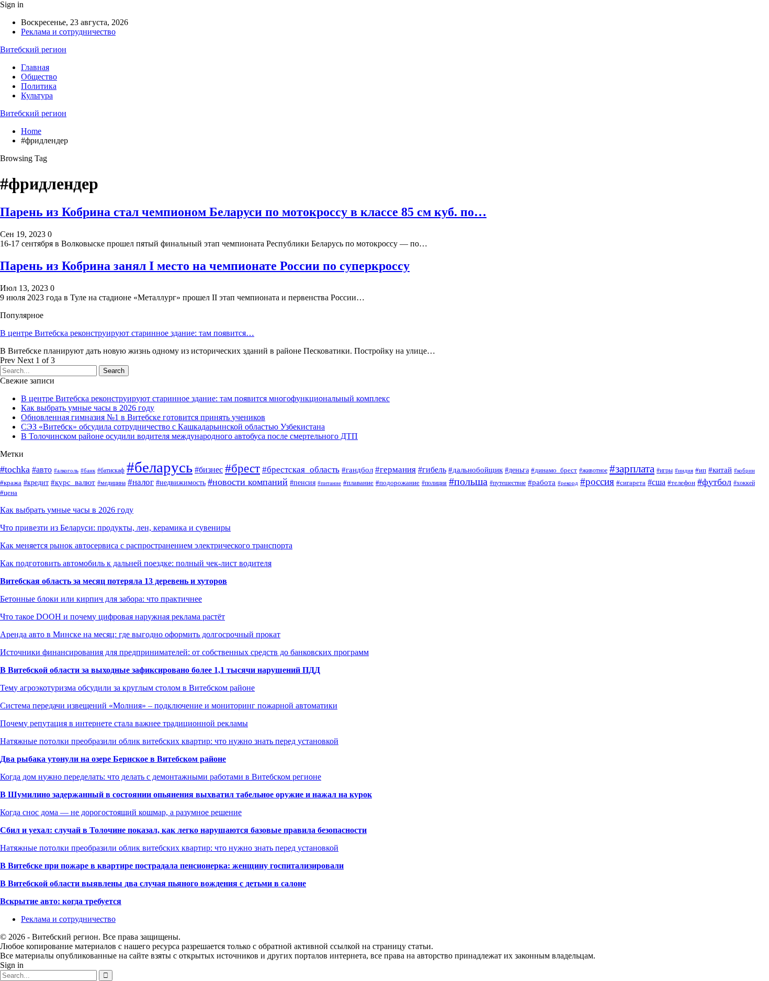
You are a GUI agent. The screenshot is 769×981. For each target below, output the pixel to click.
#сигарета (631, 483)
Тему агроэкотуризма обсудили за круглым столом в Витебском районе (127, 687)
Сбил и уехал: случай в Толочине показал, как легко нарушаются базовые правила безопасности (183, 830)
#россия (597, 481)
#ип (700, 470)
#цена (8, 493)
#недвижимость (181, 483)
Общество (39, 76)
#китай (720, 470)
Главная (35, 67)
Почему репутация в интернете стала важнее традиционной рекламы (124, 723)
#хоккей (744, 483)
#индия (684, 470)
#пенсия (302, 482)
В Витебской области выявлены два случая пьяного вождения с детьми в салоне (153, 883)
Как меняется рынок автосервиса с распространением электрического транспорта (146, 545)
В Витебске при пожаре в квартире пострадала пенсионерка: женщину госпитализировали (172, 865)
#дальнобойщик (475, 470)
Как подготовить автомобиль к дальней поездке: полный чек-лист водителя (136, 563)
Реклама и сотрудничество (68, 31)
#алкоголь (66, 470)
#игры (665, 470)
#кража (10, 483)
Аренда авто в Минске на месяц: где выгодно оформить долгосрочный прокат (140, 634)
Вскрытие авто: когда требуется (60, 901)
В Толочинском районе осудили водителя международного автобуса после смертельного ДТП (189, 436)
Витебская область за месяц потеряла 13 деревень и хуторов (113, 581)
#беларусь (160, 467)
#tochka (15, 469)
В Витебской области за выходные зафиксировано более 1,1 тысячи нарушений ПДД (160, 670)
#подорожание (398, 483)
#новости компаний (248, 482)
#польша (468, 481)
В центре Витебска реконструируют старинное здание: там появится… (127, 333)
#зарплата (631, 469)
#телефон (681, 483)
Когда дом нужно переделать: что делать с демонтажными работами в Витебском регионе (160, 776)
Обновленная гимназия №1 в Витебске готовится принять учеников (143, 417)
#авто (42, 469)
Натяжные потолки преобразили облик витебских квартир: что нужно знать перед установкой (169, 741)
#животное (593, 470)
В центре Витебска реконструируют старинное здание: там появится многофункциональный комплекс (205, 398)
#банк (88, 470)
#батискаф (111, 470)
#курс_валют (73, 482)
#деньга (517, 470)
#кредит (36, 482)
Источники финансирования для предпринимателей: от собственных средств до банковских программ (184, 652)
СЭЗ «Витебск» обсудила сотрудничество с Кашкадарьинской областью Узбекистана (173, 426)
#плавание (358, 483)
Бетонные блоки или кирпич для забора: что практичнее (101, 598)
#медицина (111, 483)
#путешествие (508, 483)
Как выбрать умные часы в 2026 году (87, 407)
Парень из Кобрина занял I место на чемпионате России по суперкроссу (205, 266)
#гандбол (357, 469)
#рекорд (568, 483)
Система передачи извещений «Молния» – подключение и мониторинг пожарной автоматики (168, 705)
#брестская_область (301, 470)
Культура (37, 95)
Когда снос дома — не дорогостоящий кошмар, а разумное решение (121, 812)
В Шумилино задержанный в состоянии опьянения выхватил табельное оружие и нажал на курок (186, 794)
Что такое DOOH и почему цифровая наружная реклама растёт (112, 616)
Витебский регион (33, 49)
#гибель (432, 469)
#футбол (714, 482)
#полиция (434, 483)
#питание (329, 483)
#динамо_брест (554, 470)
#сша (656, 482)
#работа (542, 482)
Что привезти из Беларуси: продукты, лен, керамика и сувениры (115, 527)
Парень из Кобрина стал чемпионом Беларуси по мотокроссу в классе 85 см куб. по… (243, 212)
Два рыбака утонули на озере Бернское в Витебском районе (113, 758)
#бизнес (209, 470)
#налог (141, 482)
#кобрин (744, 470)
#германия (395, 470)
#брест (242, 468)
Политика (38, 86)
